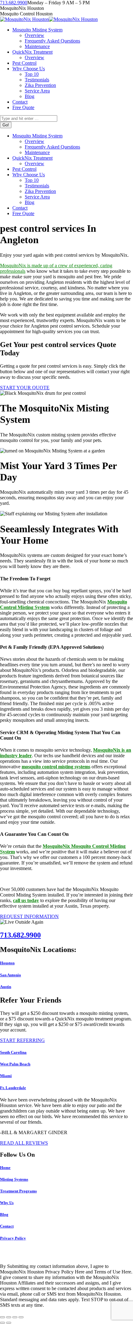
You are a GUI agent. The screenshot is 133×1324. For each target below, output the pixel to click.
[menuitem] (37, 29)
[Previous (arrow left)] (2, 1323)
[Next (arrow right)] (8, 1323)
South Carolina (13, 1052)
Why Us (7, 1202)
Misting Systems (14, 1179)
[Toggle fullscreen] (14, 1317)
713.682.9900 (13, 2)
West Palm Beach (15, 1064)
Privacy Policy (13, 1238)
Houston (7, 963)
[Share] (8, 1317)
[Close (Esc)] (2, 1317)
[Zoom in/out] (21, 1317)
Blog (4, 1214)
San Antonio (10, 975)
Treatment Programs (18, 1191)
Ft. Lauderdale (13, 1087)
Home (5, 1167)
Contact (7, 1226)
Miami (6, 1075)
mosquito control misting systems (56, 766)
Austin (5, 986)
